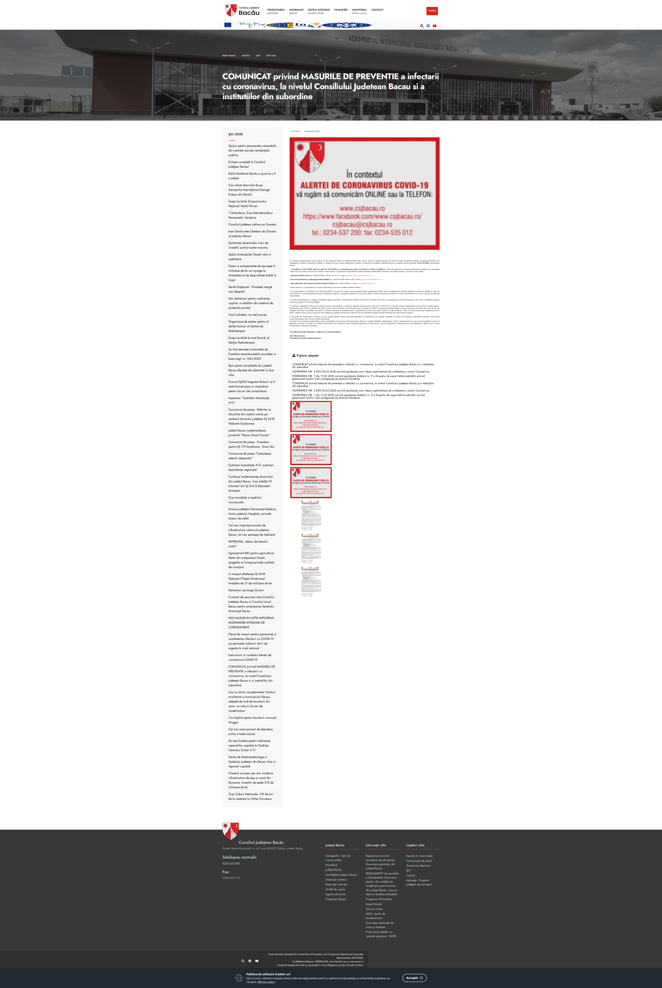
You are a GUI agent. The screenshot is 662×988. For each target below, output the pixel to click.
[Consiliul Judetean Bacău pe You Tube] (434, 25)
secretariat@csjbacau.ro (366, 283)
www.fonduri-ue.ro (339, 961)
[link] (365, 416)
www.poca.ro (356, 961)
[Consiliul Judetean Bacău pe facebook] (428, 25)
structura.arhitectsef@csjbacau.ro (359, 275)
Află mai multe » (266, 981)
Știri (258, 55)
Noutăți (246, 55)
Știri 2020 (271, 55)
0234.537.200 (231, 864)
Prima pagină (229, 55)
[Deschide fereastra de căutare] (421, 25)
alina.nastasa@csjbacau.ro (371, 279)
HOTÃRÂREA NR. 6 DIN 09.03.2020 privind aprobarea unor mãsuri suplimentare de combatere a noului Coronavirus (360, 371)
